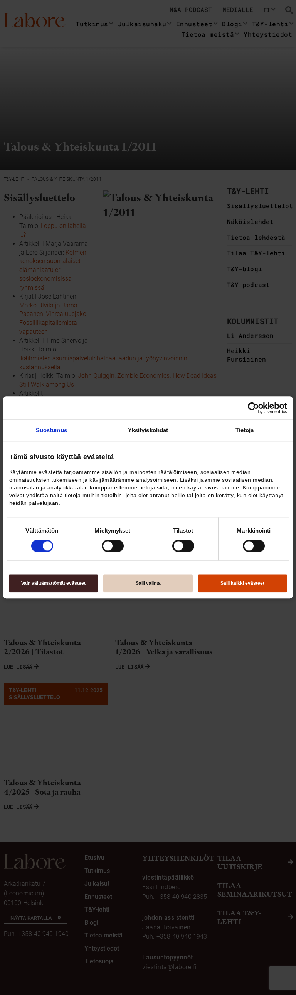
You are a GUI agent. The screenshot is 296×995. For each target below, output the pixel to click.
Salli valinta (148, 583)
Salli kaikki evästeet (242, 583)
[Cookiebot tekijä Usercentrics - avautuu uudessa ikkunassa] (253, 408)
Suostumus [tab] (51, 430)
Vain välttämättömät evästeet (53, 583)
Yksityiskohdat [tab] (148, 430)
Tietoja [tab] (244, 430)
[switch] (113, 546)
